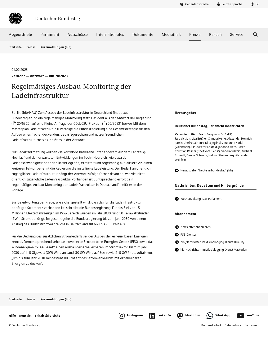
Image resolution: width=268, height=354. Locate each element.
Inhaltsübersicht (47, 316)
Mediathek (171, 34)
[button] (254, 4)
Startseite (15, 47)
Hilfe (12, 316)
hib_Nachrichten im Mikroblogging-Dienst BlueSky (212, 242)
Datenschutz (233, 325)
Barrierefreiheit (211, 325)
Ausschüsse (77, 34)
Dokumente (142, 34)
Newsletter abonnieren (196, 227)
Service (236, 34)
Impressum (252, 325)
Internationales (110, 34)
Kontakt (25, 316)
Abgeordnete (20, 34)
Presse (195, 34)
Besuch (215, 34)
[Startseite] (44, 18)
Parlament (49, 34)
